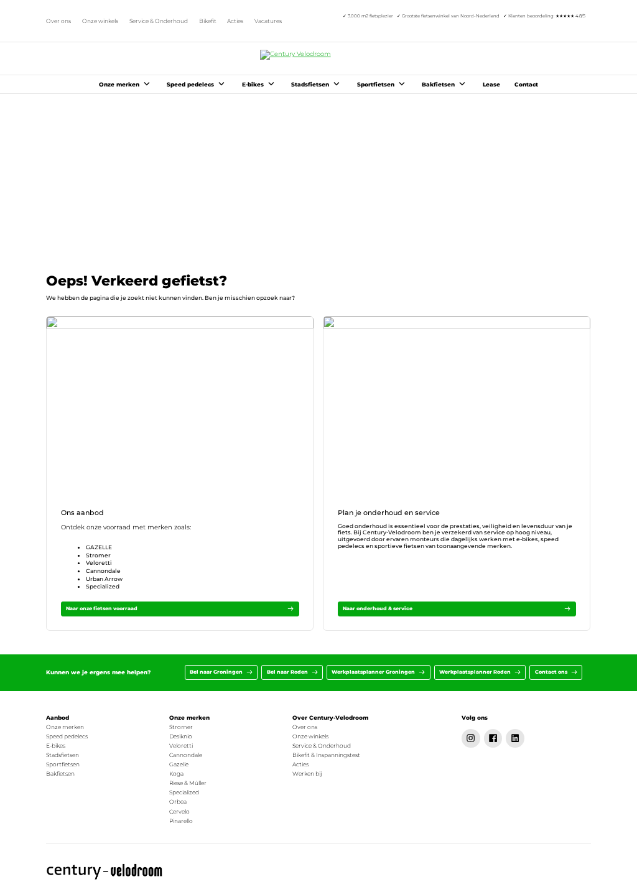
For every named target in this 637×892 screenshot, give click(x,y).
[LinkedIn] (515, 738)
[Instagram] (471, 738)
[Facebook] (493, 738)
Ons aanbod (82, 513)
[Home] (105, 871)
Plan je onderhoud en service (389, 513)
